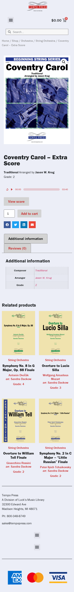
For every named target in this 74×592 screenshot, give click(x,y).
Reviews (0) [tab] (17, 248)
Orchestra (27, 40)
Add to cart (29, 213)
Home (5, 40)
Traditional (41, 270)
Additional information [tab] (25, 238)
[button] (11, 20)
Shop (15, 40)
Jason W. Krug (43, 278)
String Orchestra (45, 40)
